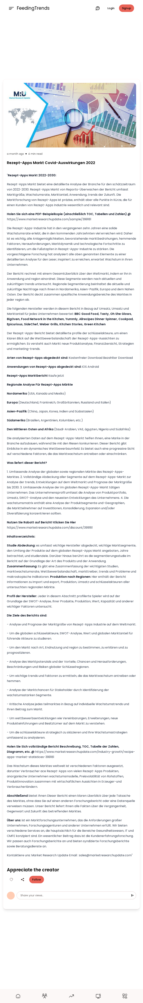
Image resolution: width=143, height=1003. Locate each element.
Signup (126, 8)
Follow (36, 879)
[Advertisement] (71, 47)
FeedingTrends (33, 8)
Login (111, 8)
